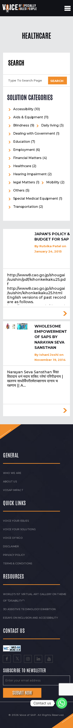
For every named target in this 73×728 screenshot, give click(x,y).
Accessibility (23, 109)
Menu (67, 8)
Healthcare (22, 166)
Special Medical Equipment (35, 198)
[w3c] (12, 648)
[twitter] (17, 659)
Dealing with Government (34, 133)
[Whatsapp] (61, 703)
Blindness (21, 125)
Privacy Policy (14, 554)
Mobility (52, 182)
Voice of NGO (13, 537)
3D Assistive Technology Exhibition (29, 609)
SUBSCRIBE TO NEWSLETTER (24, 671)
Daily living (50, 125)
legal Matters (24, 182)
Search (16, 63)
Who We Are (12, 472)
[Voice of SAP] (20, 8)
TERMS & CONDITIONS (17, 563)
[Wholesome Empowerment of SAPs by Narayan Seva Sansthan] (16, 326)
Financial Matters (27, 158)
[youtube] (49, 659)
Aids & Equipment (28, 117)
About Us (10, 481)
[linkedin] (38, 659)
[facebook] (7, 659)
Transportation (25, 207)
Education (21, 142)
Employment (24, 150)
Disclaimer (11, 546)
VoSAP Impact (13, 490)
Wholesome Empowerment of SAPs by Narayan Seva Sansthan (50, 337)
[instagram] (28, 659)
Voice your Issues (16, 520)
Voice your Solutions (19, 529)
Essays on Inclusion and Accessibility (30, 617)
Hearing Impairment (30, 174)
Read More (65, 313)
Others (19, 190)
